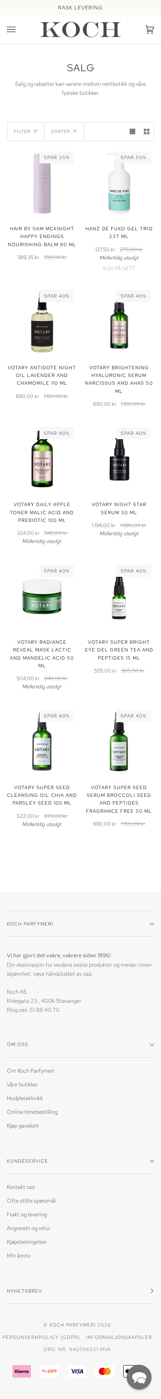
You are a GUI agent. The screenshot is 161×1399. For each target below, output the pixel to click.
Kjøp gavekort (23, 1125)
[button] (139, 1377)
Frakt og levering (27, 1214)
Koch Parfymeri (72, 1324)
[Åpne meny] (20, 29)
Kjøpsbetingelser (27, 1241)
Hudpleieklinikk (25, 1098)
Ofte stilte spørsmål (31, 1200)
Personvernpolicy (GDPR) (41, 1337)
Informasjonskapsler (119, 1337)
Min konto (18, 1255)
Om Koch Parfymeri (30, 1070)
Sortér (60, 131)
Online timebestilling (32, 1112)
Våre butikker (22, 1084)
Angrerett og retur (28, 1228)
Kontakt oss (21, 1187)
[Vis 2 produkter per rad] (147, 131)
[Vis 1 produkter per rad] (132, 131)
